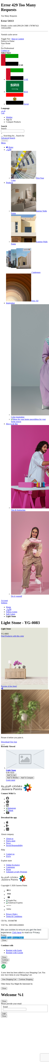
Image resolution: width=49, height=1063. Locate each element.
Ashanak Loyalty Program (16, 872)
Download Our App (9, 742)
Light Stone (11, 770)
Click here (16, 932)
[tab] (24, 143)
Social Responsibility (14, 845)
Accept (4, 938)
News (8, 843)
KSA (25, 92)
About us (9, 838)
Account (4, 600)
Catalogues (10, 867)
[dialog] (24, 946)
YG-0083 (5, 634)
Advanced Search (8, 138)
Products (9, 183)
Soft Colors (10, 614)
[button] (24, 60)
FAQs (8, 856)
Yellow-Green (11, 612)
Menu (3, 143)
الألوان (8, 150)
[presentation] (2, 744)
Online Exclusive (13, 865)
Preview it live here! (9, 686)
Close (9, 938)
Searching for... (10, 136)
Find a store (10, 841)
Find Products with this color (12, 636)
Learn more (10, 780)
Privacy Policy (12, 914)
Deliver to (7, 41)
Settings (4, 603)
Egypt (26, 104)
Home (8, 607)
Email (5, 1007)
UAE (25, 79)
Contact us (5, 50)
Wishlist (9, 117)
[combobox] (12, 131)
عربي (3, 111)
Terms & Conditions (14, 916)
